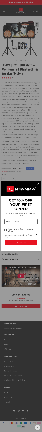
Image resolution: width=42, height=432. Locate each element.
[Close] (38, 183)
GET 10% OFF (21, 243)
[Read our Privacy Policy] (36, 234)
